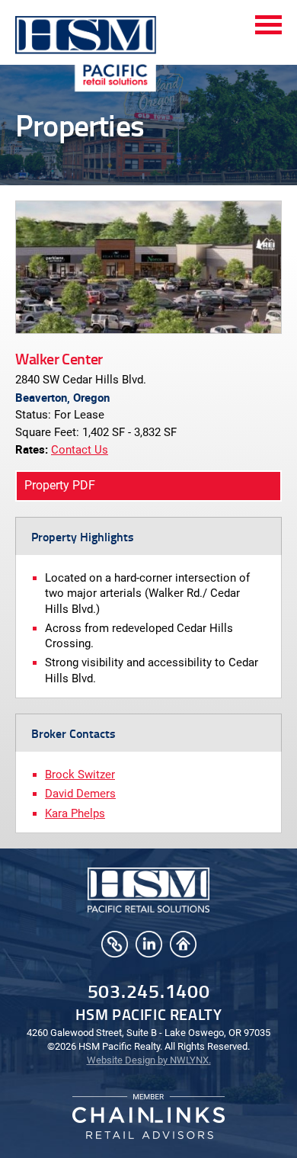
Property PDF (59, 485)
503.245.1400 (149, 991)
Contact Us (79, 450)
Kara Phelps (75, 813)
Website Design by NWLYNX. (149, 1060)
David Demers (80, 793)
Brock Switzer (80, 774)
